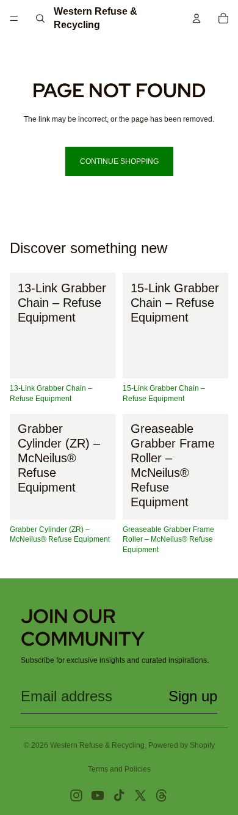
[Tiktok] (119, 795)
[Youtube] (97, 795)
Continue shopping (119, 161)
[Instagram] (76, 795)
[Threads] (161, 795)
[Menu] (14, 18)
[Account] (196, 18)
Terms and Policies (119, 769)
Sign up (192, 696)
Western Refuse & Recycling (97, 745)
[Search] (40, 18)
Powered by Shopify (181, 745)
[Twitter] (140, 795)
